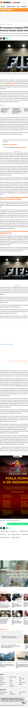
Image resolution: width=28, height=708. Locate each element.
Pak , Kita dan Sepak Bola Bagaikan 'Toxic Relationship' (5, 110)
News (1, 680)
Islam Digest (21, 678)
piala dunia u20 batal (15, 534)
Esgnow (1, 684)
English (20, 684)
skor (18, 6)
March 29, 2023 (22, 147)
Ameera (1, 677)
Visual (11, 684)
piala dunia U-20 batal (4, 531)
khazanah (23, 6)
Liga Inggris (15, 9)
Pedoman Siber (22, 692)
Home (1, 24)
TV (0, 686)
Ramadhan (12, 686)
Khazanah (2, 678)
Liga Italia (21, 9)
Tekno (11, 682)
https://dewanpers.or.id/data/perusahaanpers (10, 701)
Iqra (10, 678)
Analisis (11, 680)
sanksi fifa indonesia (15, 537)
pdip (8, 534)
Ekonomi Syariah (11, 6)
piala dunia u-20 (14, 531)
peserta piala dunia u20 (4, 537)
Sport (4, 24)
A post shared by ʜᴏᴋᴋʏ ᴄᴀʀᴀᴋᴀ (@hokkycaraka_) (17, 360)
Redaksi (11, 692)
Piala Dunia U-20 (11, 83)
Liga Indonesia (9, 24)
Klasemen (3, 9)
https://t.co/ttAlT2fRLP (10, 144)
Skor (20, 677)
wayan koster (3, 534)
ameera (3, 6)
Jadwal (10, 9)
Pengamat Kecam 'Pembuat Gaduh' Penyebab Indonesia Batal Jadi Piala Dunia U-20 (17, 111)
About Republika (3, 692)
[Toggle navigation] (1, 2)
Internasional (2, 682)
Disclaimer (2, 694)
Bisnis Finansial (22, 682)
